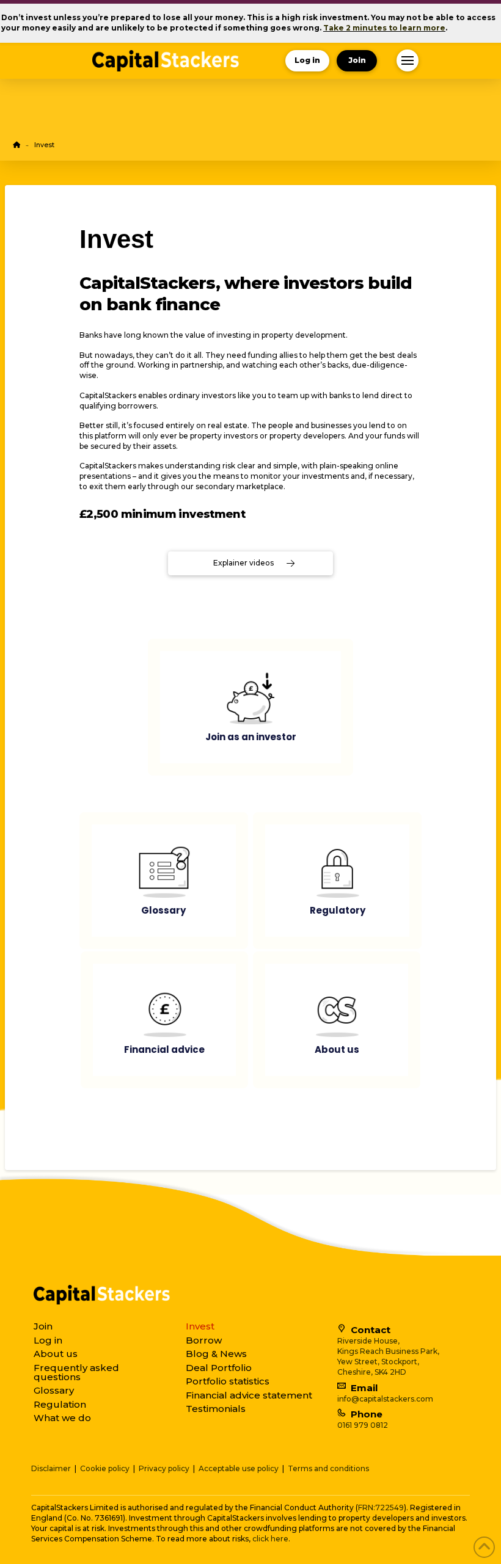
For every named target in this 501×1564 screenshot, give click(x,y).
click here (270, 1538)
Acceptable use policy (239, 1468)
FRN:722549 (381, 1507)
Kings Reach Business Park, (388, 1351)
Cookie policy (105, 1468)
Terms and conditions (328, 1468)
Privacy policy (164, 1468)
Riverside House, (368, 1340)
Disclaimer (51, 1468)
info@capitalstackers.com (385, 1398)
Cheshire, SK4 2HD (371, 1372)
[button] (408, 60)
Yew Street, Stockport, (378, 1361)
